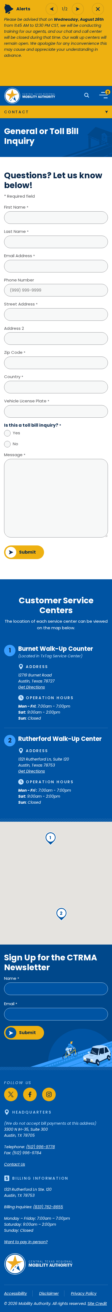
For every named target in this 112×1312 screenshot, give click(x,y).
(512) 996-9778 (40, 1147)
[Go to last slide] (52, 9)
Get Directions (31, 687)
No (15, 444)
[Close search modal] (98, 9)
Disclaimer (49, 1293)
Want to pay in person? (26, 1242)
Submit (27, 552)
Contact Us (14, 1164)
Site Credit (97, 1303)
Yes (16, 433)
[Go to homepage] (38, 1273)
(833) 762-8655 (48, 1207)
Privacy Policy (84, 1293)
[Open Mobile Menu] (103, 95)
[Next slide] (78, 9)
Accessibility (15, 1293)
